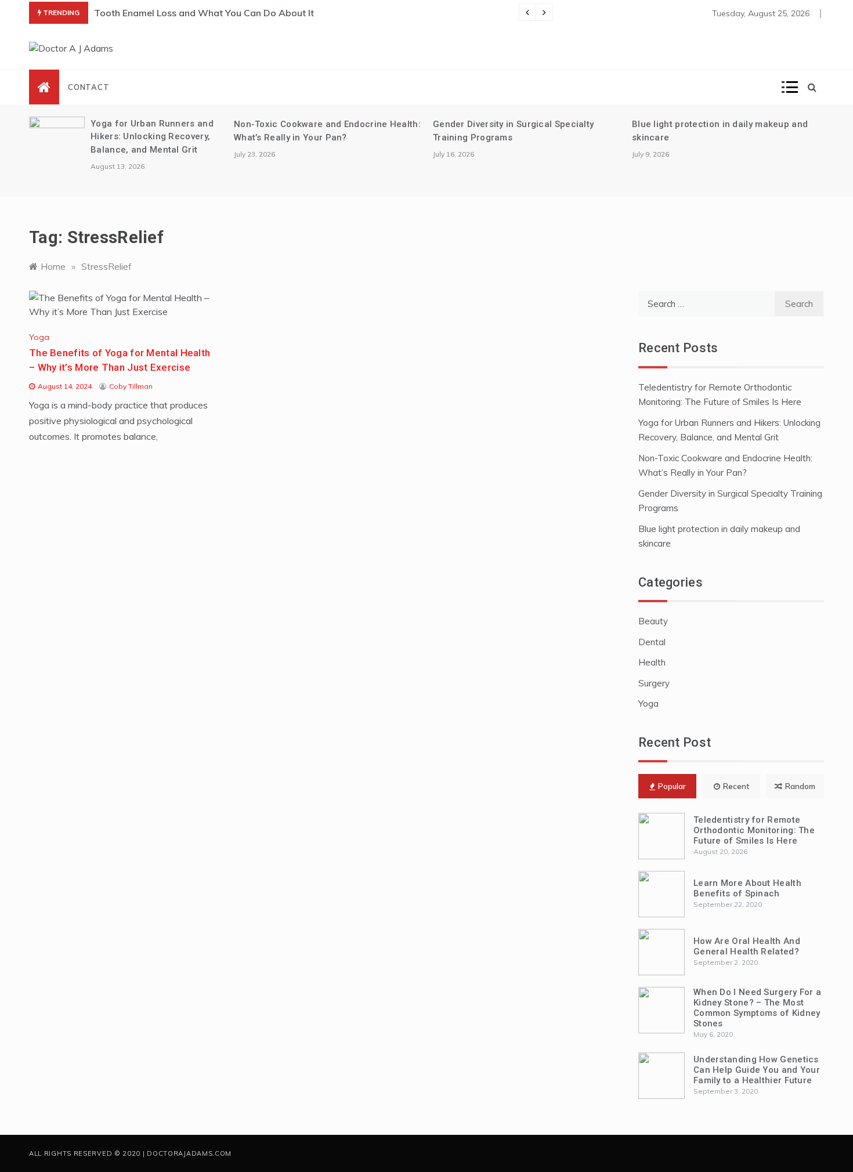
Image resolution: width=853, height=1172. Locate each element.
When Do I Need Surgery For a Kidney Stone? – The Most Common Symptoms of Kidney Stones (757, 1008)
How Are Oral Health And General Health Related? (746, 946)
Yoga (39, 337)
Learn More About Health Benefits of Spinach (747, 888)
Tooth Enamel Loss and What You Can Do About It (204, 13)
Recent (736, 786)
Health (652, 662)
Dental (652, 642)
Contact (89, 87)
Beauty (653, 621)
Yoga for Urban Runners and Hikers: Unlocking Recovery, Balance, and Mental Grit (152, 136)
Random (800, 786)
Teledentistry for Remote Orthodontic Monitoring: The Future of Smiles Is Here (754, 830)
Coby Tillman (131, 386)
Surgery (654, 683)
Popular (672, 786)
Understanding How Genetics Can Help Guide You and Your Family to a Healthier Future (756, 1070)
